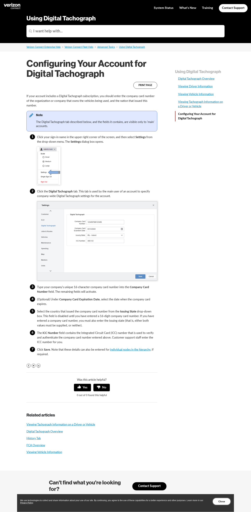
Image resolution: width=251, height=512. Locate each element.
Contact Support (233, 8)
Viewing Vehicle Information (44, 452)
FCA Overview (35, 445)
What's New (187, 8)
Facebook (28, 366)
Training (207, 8)
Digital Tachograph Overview (44, 431)
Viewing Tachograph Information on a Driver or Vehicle (60, 424)
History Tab (33, 438)
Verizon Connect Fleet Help (79, 47)
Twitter (33, 366)
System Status (163, 8)
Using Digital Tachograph (132, 47)
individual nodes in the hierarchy (130, 349)
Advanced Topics (106, 47)
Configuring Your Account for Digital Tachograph (197, 116)
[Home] (12, 8)
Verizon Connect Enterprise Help (43, 47)
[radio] (82, 387)
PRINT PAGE (145, 85)
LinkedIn (38, 366)
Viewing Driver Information (195, 86)
